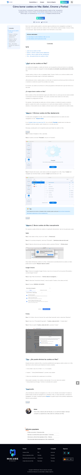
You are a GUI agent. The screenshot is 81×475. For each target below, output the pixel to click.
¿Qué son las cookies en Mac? (34, 50)
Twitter (68, 453)
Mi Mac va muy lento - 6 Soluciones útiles (36, 432)
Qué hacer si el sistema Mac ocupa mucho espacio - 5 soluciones (41, 434)
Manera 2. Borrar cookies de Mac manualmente (13, 40)
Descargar (27, 131)
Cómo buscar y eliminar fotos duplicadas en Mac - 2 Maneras (40, 437)
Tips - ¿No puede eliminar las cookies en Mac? (14, 45)
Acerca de (53, 452)
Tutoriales (39, 455)
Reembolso (40, 460)
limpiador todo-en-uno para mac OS (37, 122)
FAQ (38, 452)
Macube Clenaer (41, 13)
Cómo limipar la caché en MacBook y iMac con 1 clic (39, 36)
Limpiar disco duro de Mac (28, 460)
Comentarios (40, 458)
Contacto (52, 455)
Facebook (64, 453)
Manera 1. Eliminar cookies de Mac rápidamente (13, 35)
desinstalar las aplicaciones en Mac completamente (37, 213)
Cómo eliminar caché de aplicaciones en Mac (37, 38)
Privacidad (53, 458)
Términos (53, 460)
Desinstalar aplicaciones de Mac (29, 458)
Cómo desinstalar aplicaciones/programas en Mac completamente (41, 439)
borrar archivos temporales (63, 211)
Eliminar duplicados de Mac (28, 455)
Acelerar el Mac (26, 452)
